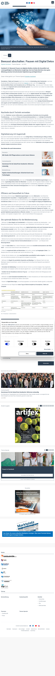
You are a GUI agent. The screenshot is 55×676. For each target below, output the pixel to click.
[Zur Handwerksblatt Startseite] (5, 3)
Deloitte (26, 83)
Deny (27, 353)
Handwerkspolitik (23, 597)
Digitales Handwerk (30, 76)
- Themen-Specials (10, 64)
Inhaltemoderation (25, 630)
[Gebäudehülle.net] (27, 556)
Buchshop (33, 630)
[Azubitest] (27, 569)
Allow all (45, 353)
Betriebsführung (5, 597)
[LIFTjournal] (27, 573)
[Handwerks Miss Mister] (27, 564)
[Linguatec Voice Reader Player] (9, 55)
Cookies (47, 629)
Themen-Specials (23, 611)
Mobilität (40, 597)
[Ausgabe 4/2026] (27, 425)
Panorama (3, 611)
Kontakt (28, 629)
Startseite (9, 629)
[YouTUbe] (32, 3)
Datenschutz (34, 629)
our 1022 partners (10, 324)
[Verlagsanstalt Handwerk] (27, 581)
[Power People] (27, 560)
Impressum (14, 629)
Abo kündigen (22, 629)
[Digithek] (27, 586)
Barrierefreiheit (41, 629)
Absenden (46, 363)
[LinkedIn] (29, 3)
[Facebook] (27, 3)
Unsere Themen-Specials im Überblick (27, 479)
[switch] (21, 344)
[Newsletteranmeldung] (27, 501)
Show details (47, 349)
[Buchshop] (27, 577)
